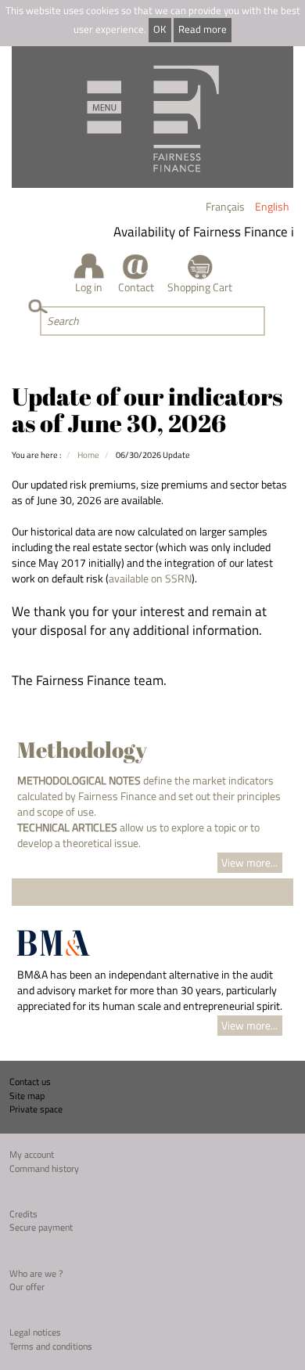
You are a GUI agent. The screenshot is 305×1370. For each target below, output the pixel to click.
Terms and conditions (50, 1346)
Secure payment (41, 1227)
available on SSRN (150, 578)
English (272, 206)
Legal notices (35, 1332)
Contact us (30, 1081)
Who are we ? (36, 1273)
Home (88, 454)
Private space (36, 1108)
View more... (249, 862)
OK (159, 29)
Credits (23, 1213)
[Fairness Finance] (152, 117)
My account (31, 1154)
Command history (44, 1168)
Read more (202, 29)
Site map (27, 1095)
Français (225, 206)
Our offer (27, 1286)
